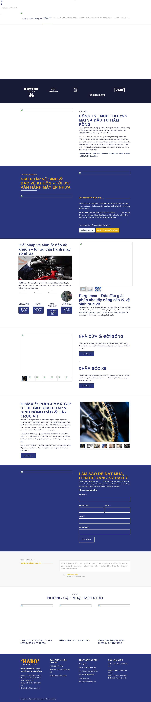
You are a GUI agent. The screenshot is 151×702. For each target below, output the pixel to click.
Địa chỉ (82, 516)
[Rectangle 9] (46, 354)
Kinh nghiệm (83, 664)
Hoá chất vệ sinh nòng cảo (87, 681)
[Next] (149, 46)
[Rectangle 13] (53, 378)
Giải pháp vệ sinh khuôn (86, 674)
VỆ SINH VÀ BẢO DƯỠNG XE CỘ (60, 671)
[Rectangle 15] (68, 378)
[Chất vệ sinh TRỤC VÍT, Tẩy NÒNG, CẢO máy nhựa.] (37, 620)
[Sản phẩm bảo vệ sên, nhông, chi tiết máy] (114, 620)
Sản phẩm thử (84, 527)
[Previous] (2, 46)
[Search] (128, 17)
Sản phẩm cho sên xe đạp (74, 640)
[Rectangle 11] (39, 378)
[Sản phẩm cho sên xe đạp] (75, 620)
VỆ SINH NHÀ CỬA (56, 666)
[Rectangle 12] (46, 378)
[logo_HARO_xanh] (30, 665)
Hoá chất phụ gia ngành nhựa (88, 671)
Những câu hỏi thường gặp (87, 667)
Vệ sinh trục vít (84, 678)
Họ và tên (82, 494)
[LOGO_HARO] (37, 17)
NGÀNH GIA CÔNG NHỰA (58, 676)
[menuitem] (48, 17)
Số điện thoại (84, 505)
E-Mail (107, 505)
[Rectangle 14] (61, 378)
